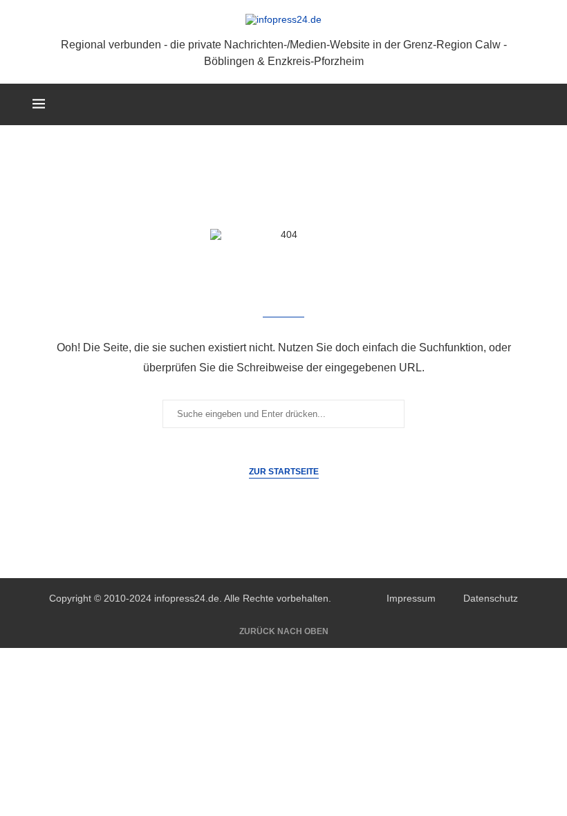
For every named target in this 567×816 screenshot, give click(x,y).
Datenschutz (490, 598)
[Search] (528, 104)
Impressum (411, 598)
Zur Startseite (284, 471)
